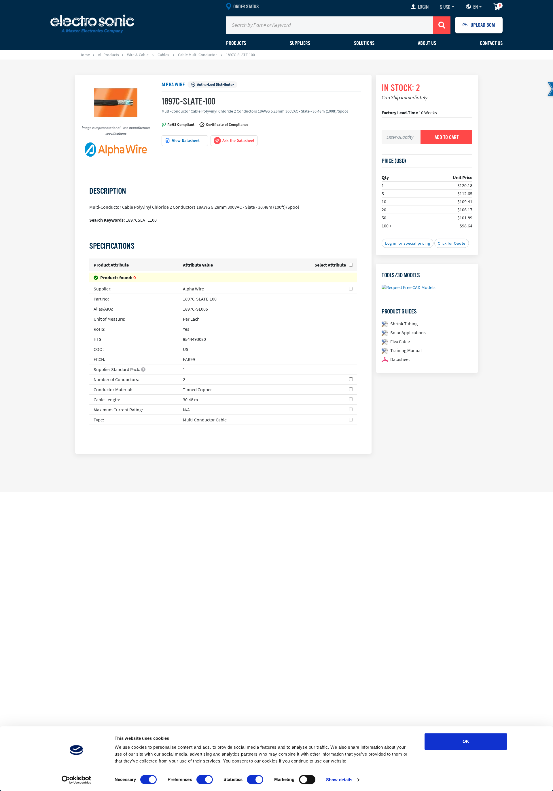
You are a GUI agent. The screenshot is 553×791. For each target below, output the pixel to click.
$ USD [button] (445, 7)
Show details (339, 779)
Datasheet (400, 359)
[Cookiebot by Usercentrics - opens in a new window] (76, 779)
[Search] (441, 25)
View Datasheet (186, 140)
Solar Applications (408, 332)
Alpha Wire (173, 85)
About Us (427, 43)
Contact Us (491, 43)
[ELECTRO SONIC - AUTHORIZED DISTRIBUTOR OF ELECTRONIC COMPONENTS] (92, 23)
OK (466, 741)
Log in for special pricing (407, 243)
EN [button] (475, 7)
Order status (245, 6)
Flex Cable (400, 341)
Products (236, 43)
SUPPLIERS (300, 43)
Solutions (364, 43)
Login (423, 7)
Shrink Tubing (404, 323)
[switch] (204, 779)
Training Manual (406, 350)
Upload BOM (483, 25)
